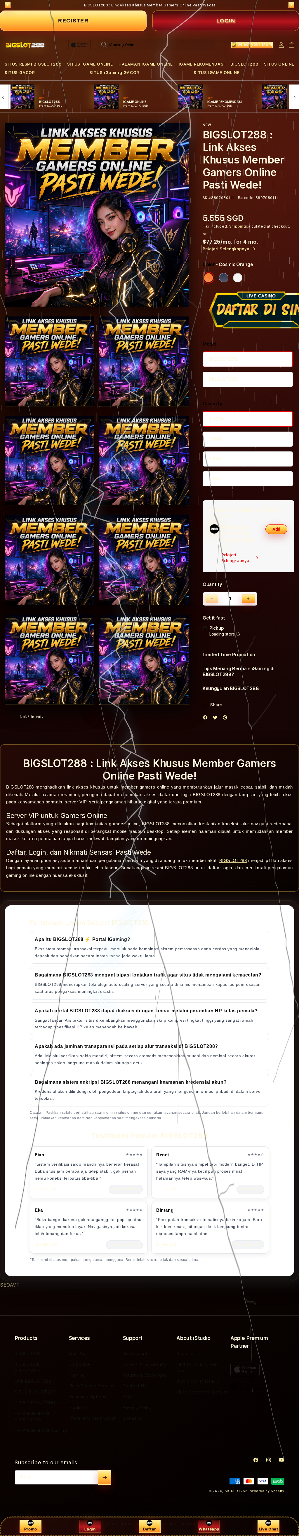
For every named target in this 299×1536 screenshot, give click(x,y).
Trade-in (77, 1407)
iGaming (77, 1375)
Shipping (237, 226)
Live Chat (268, 1529)
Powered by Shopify (266, 1491)
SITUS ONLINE (279, 64)
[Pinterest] (226, 719)
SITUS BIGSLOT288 (35, 1392)
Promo (30, 1529)
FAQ (127, 1396)
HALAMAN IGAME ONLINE (146, 64)
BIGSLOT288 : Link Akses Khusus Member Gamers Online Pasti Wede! (149, 5)
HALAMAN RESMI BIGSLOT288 (32, 1416)
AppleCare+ (81, 1353)
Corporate (79, 1364)
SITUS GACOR (20, 72)
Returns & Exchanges (145, 1375)
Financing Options (87, 1396)
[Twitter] (217, 719)
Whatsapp (209, 1529)
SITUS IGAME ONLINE (90, 64)
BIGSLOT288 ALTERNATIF (28, 1367)
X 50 (214, 478)
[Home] (25, 45)
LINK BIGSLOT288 (33, 1381)
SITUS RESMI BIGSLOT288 (33, 64)
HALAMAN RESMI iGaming (41, 1430)
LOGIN (225, 21)
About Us (186, 1353)
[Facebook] (207, 719)
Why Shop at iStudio (197, 1381)
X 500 (215, 439)
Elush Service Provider (92, 1386)
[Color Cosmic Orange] (208, 278)
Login (89, 1529)
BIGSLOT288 (244, 64)
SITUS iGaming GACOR (114, 72)
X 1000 (216, 419)
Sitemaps (132, 1418)
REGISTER (73, 21)
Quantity (212, 584)
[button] (33, 64)
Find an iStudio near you (197, 1367)
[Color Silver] (237, 277)
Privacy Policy (137, 1407)
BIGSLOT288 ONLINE (36, 1402)
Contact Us (135, 1386)
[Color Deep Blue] (223, 277)
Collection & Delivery (145, 1364)
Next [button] (291, 5)
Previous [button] (8, 5)
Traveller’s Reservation (93, 1418)
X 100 (215, 459)
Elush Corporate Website (202, 1392)
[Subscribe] (104, 1477)
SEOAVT (10, 1285)
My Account (135, 1353)
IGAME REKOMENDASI (202, 64)
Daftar (149, 1529)
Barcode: (246, 198)
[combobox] (156, 44)
